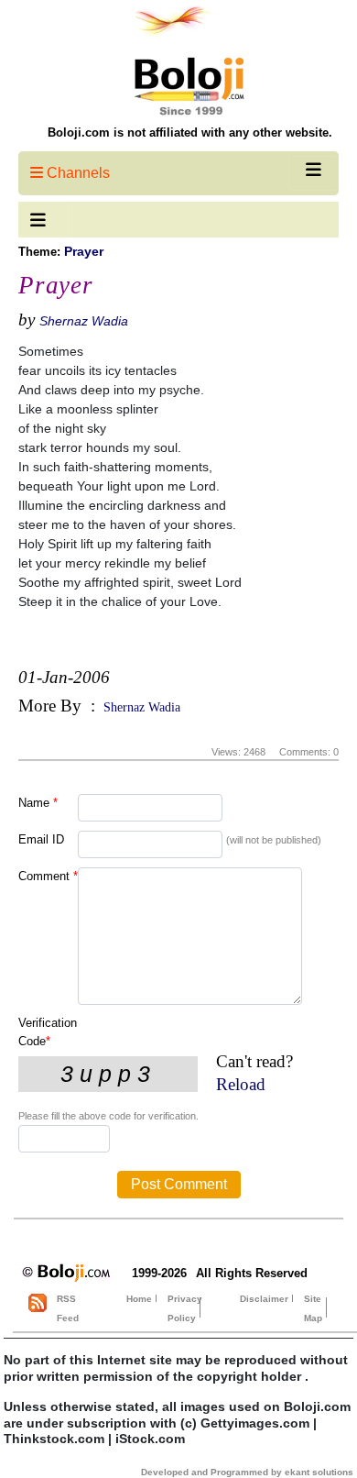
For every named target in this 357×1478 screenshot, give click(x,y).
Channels (76, 173)
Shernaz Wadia (83, 321)
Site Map (313, 1308)
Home (139, 1299)
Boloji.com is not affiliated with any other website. (190, 132)
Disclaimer (264, 1299)
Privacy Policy (185, 1308)
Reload (240, 1084)
